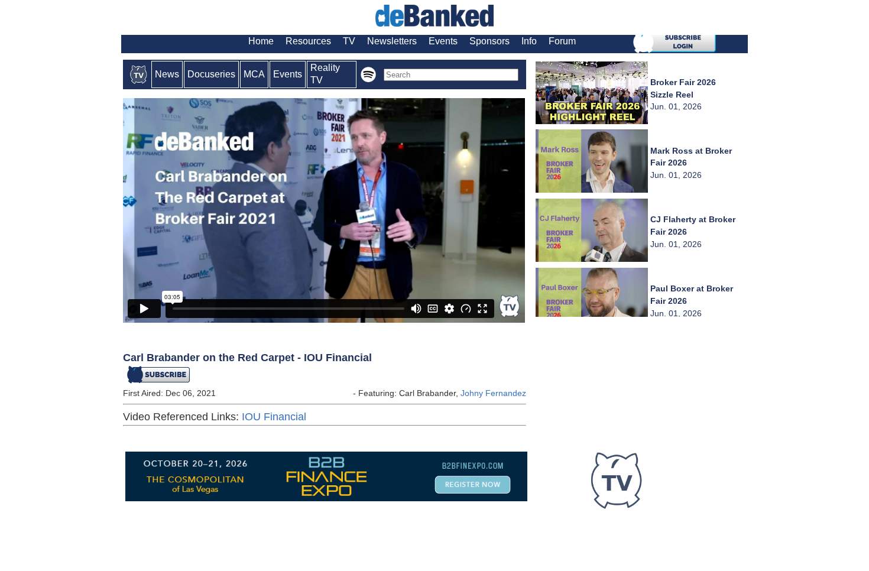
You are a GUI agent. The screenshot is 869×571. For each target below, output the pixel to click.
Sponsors (489, 41)
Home (261, 41)
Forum (562, 41)
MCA (254, 74)
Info (529, 41)
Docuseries (211, 74)
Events (443, 41)
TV (349, 41)
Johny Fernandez (493, 393)
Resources (308, 41)
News (167, 74)
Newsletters (392, 41)
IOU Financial (274, 417)
